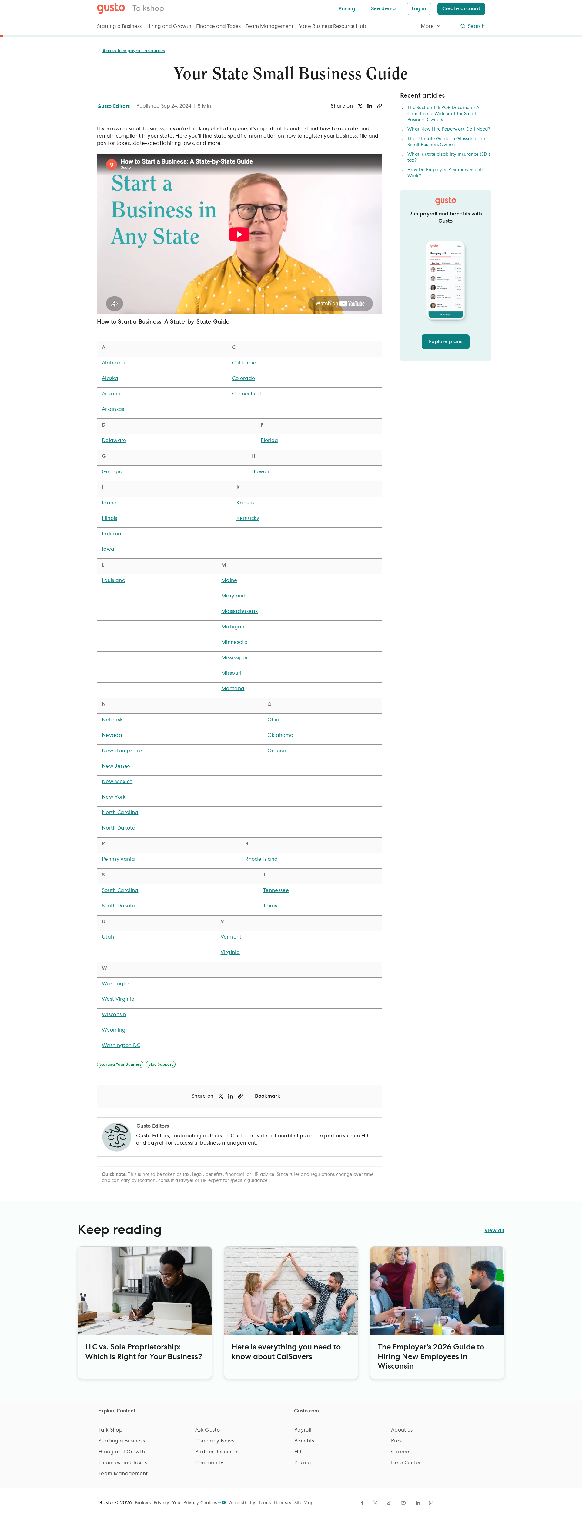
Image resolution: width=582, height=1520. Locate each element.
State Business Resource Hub (332, 26)
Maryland (233, 596)
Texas (270, 905)
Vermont (231, 937)
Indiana (111, 533)
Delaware (114, 440)
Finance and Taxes (218, 26)
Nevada (112, 735)
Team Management (269, 26)
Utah (108, 937)
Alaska (110, 378)
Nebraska (114, 719)
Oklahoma (280, 735)
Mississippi (234, 657)
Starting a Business (119, 26)
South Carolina (120, 890)
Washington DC (121, 1045)
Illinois (109, 518)
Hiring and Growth (168, 26)
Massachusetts (239, 611)
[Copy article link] (379, 106)
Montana (232, 688)
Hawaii (260, 471)
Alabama (113, 363)
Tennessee (276, 890)
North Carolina (120, 812)
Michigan (233, 626)
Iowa (108, 549)
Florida (269, 440)
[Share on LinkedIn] (369, 106)
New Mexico (117, 781)
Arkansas (113, 409)
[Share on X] (360, 106)
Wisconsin (114, 1014)
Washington (117, 983)
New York (114, 797)
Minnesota (234, 642)
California (244, 363)
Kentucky (247, 518)
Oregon (276, 750)
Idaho (109, 503)
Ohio (273, 719)
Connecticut (247, 393)
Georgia (112, 471)
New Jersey (116, 766)
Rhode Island (261, 859)
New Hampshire (122, 750)
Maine (229, 580)
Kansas (245, 503)
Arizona (111, 393)
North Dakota (118, 828)
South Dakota (118, 905)
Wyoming (113, 1030)
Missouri (231, 673)
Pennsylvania (118, 859)
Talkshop (148, 8)
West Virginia (118, 999)
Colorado (243, 378)
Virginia (230, 952)
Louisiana (113, 580)
